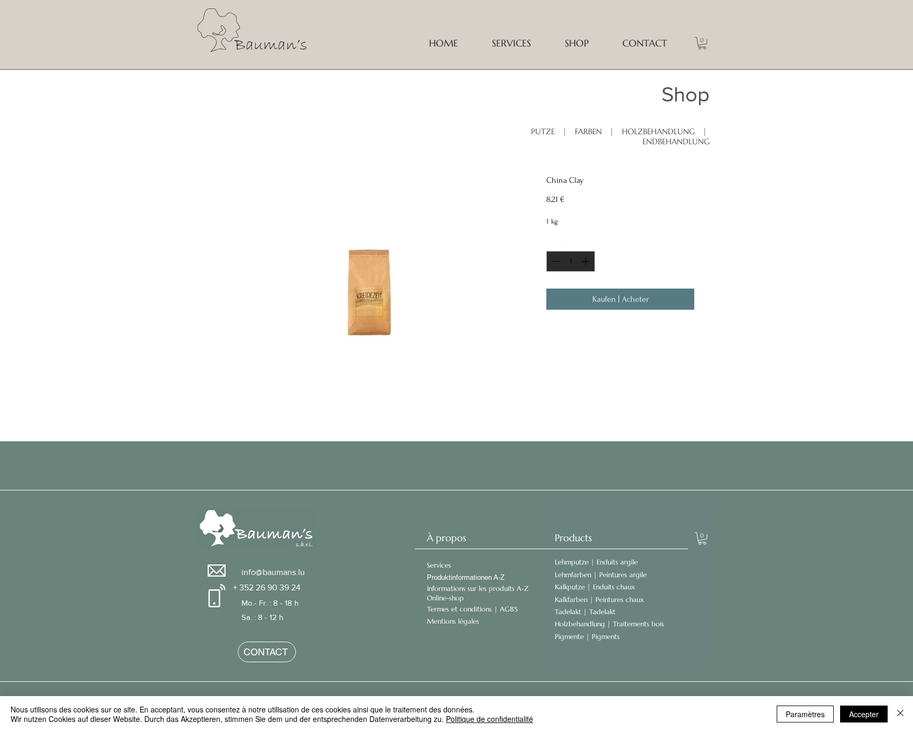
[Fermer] (900, 714)
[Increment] (587, 261)
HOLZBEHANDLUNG (659, 131)
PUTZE (543, 131)
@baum (269, 572)
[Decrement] (555, 261)
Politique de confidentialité (489, 719)
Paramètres (805, 714)
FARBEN (588, 131)
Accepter (864, 714)
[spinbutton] (571, 261)
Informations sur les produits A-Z (477, 588)
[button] (702, 43)
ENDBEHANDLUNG (676, 141)
